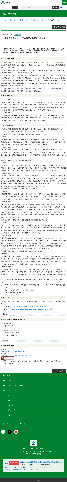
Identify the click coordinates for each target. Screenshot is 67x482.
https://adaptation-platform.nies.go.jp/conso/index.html (29, 306)
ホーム (5, 20)
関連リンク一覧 (23, 424)
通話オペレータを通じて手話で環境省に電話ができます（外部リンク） (41, 462)
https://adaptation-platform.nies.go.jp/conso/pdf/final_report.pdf (31, 309)
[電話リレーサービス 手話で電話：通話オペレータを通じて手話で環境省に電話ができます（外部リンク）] (12, 463)
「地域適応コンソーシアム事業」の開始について (13, 351)
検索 (56, 8)
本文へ (4, 7)
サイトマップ (7, 424)
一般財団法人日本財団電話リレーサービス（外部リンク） (22, 470)
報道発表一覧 (23, 20)
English (15, 8)
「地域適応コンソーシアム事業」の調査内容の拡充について (16, 355)
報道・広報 (13, 20)
